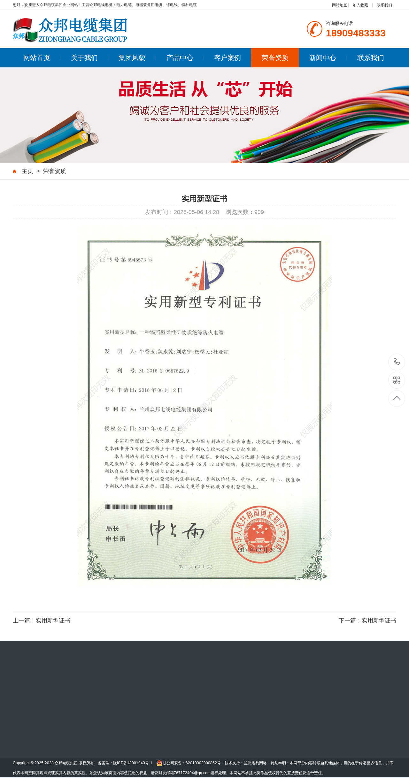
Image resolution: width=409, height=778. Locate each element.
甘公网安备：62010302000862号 (192, 763)
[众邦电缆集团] (70, 29)
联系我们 (384, 5)
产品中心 (179, 57)
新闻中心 (322, 57)
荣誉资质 (275, 57)
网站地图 (339, 5)
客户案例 (227, 57)
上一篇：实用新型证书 (41, 620)
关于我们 (84, 57)
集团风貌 (132, 57)
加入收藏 (360, 5)
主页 (27, 171)
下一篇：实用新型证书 (367, 620)
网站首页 (36, 57)
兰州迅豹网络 (255, 763)
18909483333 (397, 362)
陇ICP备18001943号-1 (132, 763)
